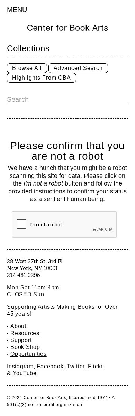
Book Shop (25, 347)
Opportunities (28, 354)
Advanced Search (78, 68)
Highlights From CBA (41, 78)
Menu (17, 9)
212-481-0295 (23, 275)
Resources (24, 333)
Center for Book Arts (45, 397)
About (18, 326)
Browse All (27, 68)
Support (21, 340)
